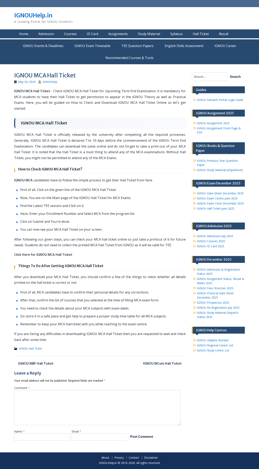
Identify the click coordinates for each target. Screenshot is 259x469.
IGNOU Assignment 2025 (213, 123)
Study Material (149, 34)
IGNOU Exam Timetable (92, 46)
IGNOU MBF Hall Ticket (36, 363)
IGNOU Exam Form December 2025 (220, 203)
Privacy (119, 457)
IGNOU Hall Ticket (30, 348)
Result (223, 34)
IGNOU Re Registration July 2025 (218, 307)
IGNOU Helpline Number (213, 340)
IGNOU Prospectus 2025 (213, 302)
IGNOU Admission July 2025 (215, 236)
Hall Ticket (201, 34)
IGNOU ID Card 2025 (210, 246)
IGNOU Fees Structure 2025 (215, 288)
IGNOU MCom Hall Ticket (162, 363)
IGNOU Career (225, 46)
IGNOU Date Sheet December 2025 (220, 193)
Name (19, 431)
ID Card (92, 34)
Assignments (118, 34)
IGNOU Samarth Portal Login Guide (220, 100)
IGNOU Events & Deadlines (43, 46)
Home (23, 34)
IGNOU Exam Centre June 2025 (217, 198)
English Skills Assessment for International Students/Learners (184, 45)
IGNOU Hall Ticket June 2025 (215, 208)
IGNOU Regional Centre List (215, 345)
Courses (70, 34)
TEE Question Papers (137, 46)
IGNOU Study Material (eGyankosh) (220, 170)
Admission (46, 34)
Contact (134, 457)
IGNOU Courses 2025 (211, 241)
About (105, 457)
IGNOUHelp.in (33, 15)
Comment (22, 388)
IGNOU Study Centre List (213, 350)
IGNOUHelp (49, 82)
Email (76, 431)
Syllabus (176, 34)
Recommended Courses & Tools (129, 58)
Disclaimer (151, 457)
